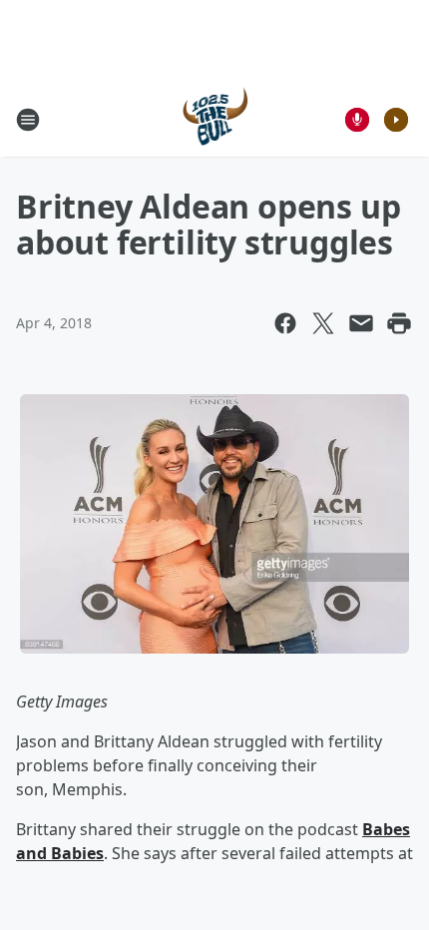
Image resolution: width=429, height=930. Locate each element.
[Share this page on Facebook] (285, 323)
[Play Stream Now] (396, 120)
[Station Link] (215, 119)
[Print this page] (399, 323)
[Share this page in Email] (361, 323)
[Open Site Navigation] (28, 120)
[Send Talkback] (357, 120)
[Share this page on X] (323, 323)
